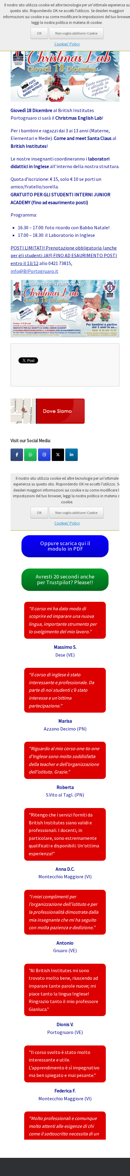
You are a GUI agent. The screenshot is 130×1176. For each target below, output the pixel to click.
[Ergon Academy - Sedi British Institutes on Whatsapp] (30, 455)
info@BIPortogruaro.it (34, 271)
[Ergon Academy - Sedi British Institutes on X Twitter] (58, 455)
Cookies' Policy (67, 44)
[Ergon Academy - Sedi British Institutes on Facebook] (17, 455)
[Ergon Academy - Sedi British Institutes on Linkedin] (71, 455)
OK (39, 33)
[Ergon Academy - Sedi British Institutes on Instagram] (44, 455)
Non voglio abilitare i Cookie (76, 33)
